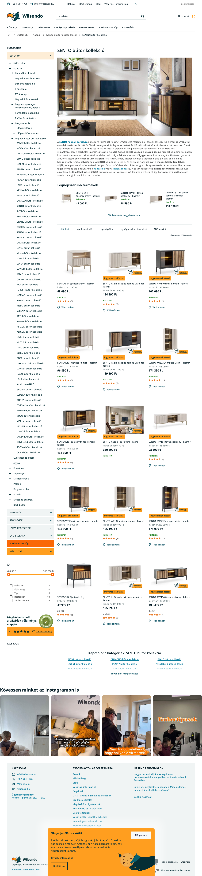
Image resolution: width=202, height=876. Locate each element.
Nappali (17, 68)
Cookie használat (143, 796)
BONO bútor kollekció (28, 158)
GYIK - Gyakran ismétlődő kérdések (92, 795)
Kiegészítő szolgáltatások (86, 804)
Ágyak (16, 462)
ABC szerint (160, 229)
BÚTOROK (15, 55)
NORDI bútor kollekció (29, 164)
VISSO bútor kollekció (28, 305)
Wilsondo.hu (23, 783)
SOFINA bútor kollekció (29, 447)
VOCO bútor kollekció (28, 415)
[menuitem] (12, 28)
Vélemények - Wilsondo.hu (87, 821)
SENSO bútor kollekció (29, 232)
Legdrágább (106, 229)
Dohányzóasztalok (25, 83)
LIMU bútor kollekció (28, 337)
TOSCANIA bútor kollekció (31, 405)
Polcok (17, 483)
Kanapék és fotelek (25, 73)
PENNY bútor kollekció (29, 169)
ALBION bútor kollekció (29, 331)
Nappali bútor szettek (26, 99)
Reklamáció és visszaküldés (88, 808)
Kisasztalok (21, 88)
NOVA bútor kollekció (28, 148)
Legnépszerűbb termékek (133, 229)
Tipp (32, 593)
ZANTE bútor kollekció (29, 142)
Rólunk (71, 3)
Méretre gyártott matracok (87, 825)
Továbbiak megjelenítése (124, 673)
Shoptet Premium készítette (175, 870)
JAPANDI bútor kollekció (30, 268)
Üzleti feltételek (81, 812)
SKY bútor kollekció (27, 211)
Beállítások (59, 866)
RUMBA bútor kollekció (29, 321)
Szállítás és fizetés (82, 799)
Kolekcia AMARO (25, 384)
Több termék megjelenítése (123, 215)
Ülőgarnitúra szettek (28, 133)
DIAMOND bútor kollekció (31, 153)
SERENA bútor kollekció (29, 310)
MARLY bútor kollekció (29, 421)
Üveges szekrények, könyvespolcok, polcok (27, 106)
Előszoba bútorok (23, 499)
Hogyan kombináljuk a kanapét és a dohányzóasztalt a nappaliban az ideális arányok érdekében (160, 777)
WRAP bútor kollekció (28, 274)
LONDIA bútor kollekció (29, 368)
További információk (62, 857)
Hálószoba (19, 63)
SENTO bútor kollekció (29, 205)
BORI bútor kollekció (28, 358)
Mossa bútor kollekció (29, 253)
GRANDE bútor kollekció (30, 221)
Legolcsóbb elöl (84, 229)
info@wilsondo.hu (26, 774)
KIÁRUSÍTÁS (16, 551)
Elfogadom (141, 835)
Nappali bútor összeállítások (30, 138)
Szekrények (19, 473)
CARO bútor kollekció (28, 452)
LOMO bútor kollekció (29, 431)
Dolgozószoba (21, 489)
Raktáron (32, 585)
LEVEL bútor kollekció (28, 247)
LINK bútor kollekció (28, 379)
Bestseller (32, 596)
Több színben (32, 600)
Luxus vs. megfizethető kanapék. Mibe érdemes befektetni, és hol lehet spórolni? (160, 788)
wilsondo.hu (23, 788)
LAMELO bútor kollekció (30, 200)
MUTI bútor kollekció (28, 342)
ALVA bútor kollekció (28, 195)
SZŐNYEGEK (16, 520)
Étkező (17, 494)
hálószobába (120, 168)
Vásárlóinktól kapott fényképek (90, 816)
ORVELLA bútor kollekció (30, 441)
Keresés (142, 16)
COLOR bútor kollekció (29, 279)
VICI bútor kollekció (27, 284)
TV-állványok (22, 94)
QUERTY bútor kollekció (29, 226)
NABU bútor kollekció (28, 373)
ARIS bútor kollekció (28, 316)
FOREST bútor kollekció (29, 289)
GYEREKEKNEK (17, 535)
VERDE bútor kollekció (29, 216)
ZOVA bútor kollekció (28, 258)
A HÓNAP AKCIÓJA (19, 543)
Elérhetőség (85, 3)
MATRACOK (16, 512)
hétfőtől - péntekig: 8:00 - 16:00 (28, 796)
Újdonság (32, 589)
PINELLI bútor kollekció (29, 237)
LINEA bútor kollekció (28, 263)
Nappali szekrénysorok (27, 78)
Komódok (18, 468)
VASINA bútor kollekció (29, 190)
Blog (98, 3)
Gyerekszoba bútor (23, 457)
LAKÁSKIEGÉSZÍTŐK (20, 528)
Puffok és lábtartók (25, 118)
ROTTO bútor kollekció (29, 300)
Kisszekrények (21, 478)
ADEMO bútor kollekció (29, 410)
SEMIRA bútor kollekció (29, 394)
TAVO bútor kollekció (28, 347)
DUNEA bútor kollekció (29, 399)
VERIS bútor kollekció (28, 352)
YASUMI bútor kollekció (29, 426)
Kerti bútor (19, 504)
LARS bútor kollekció (28, 185)
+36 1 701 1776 (25, 778)
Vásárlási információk (116, 3)
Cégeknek (78, 791)
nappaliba (99, 168)
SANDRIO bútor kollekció (30, 436)
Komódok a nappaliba (27, 112)
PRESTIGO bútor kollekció (31, 174)
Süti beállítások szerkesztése (25, 869)
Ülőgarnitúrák (22, 123)
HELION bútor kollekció (29, 326)
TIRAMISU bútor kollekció (30, 363)
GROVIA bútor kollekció (29, 389)
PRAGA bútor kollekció (29, 179)
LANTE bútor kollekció (29, 242)
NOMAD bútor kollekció (29, 295)
